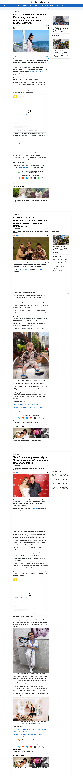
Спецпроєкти (63, 5)
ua (2, 2)
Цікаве (49, 8)
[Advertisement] (31, 281)
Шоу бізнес (31, 8)
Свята (35, 8)
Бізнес (37, 5)
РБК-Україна (23, 269)
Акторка (33, 751)
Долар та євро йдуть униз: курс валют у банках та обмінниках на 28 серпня (60, 273)
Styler (56, 5)
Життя (42, 5)
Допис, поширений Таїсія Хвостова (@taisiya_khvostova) (30, 613)
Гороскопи (44, 8)
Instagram (40, 79)
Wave (51, 5)
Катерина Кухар (17, 182)
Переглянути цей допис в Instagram (21, 597)
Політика (31, 5)
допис (41, 269)
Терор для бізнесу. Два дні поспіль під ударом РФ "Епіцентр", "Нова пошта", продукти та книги (60, 29)
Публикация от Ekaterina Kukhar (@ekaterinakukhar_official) (30, 130)
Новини (18, 5)
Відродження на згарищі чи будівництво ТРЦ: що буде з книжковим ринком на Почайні (60, 54)
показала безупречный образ (25, 167)
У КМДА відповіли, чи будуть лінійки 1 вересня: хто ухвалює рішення (60, 269)
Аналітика (24, 5)
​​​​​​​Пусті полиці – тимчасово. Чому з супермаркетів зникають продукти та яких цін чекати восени (60, 261)
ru (7, 2)
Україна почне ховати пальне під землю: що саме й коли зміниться (59, 265)
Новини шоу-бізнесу (26, 422)
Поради (39, 8)
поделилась (25, 152)
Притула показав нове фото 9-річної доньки (26, 404)
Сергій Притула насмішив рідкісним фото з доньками (28, 407)
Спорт (47, 5)
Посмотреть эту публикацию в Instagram (22, 114)
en (5, 2)
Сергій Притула (17, 422)
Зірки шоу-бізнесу (34, 422)
